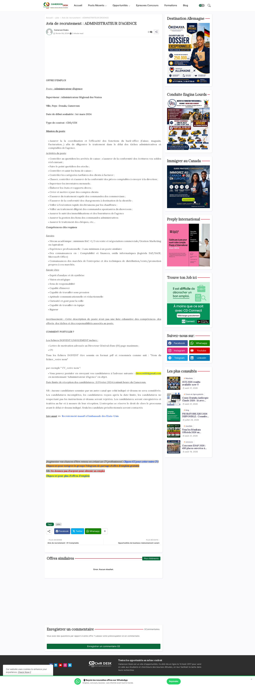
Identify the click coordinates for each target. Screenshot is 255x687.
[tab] (78, 5)
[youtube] (60, 665)
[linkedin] (56, 665)
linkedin (201, 357)
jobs (57, 17)
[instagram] (65, 665)
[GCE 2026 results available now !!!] (173, 383)
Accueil (78, 5)
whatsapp (201, 343)
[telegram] (70, 665)
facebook (179, 343)
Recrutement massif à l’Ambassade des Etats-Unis (90, 416)
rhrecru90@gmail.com (148, 373)
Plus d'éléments (151, 558)
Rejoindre (173, 681)
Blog (185, 5)
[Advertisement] (103, 57)
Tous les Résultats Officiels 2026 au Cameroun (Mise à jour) (194, 431)
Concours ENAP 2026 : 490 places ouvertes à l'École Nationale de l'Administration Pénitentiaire (194, 447)
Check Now (23, 672)
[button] (202, 5)
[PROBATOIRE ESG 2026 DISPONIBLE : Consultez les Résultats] (173, 415)
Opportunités (120, 5)
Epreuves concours (147, 5)
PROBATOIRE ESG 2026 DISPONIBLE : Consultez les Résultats (195, 415)
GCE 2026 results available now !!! (191, 383)
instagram (179, 350)
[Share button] (105, 531)
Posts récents (96, 5)
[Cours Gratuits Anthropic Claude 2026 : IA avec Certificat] (173, 399)
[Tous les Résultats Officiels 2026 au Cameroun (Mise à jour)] (173, 431)
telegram (179, 357)
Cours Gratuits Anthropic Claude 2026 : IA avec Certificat (195, 399)
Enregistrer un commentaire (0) (103, 646)
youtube (201, 350)
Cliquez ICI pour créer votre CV (140, 461)
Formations (170, 5)
